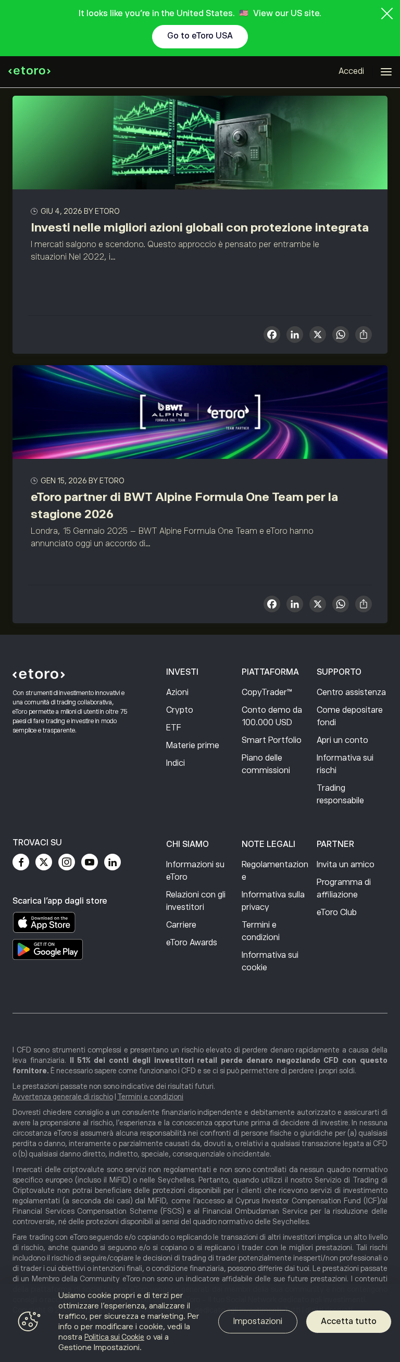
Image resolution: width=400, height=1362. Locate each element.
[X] (317, 335)
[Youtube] (89, 862)
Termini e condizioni (261, 931)
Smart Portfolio (272, 740)
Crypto (179, 710)
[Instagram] (66, 862)
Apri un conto (342, 740)
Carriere (181, 925)
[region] (200, 1323)
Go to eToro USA (200, 36)
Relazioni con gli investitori (196, 901)
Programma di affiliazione (344, 889)
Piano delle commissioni (266, 764)
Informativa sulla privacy (273, 901)
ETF (173, 728)
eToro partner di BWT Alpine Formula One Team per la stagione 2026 (184, 505)
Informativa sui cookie (270, 961)
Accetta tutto (349, 1321)
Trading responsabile (340, 794)
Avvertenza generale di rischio (62, 1097)
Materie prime (192, 745)
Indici (175, 763)
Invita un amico (345, 864)
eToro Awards (191, 942)
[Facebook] (20, 862)
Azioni (177, 692)
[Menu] (386, 71)
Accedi (351, 71)
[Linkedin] (112, 862)
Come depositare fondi (350, 716)
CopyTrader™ (267, 692)
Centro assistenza (351, 692)
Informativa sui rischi (345, 764)
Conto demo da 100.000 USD (272, 716)
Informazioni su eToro (195, 871)
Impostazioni (257, 1321)
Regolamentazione (275, 871)
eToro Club (337, 912)
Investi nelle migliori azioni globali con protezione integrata (200, 227)
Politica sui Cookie (114, 1337)
